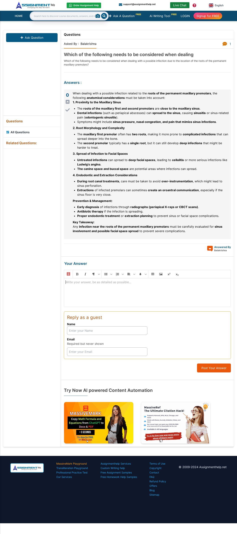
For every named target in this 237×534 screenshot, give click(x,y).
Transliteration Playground (72, 468)
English (219, 5)
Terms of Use (157, 463)
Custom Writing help (113, 468)
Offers (153, 485)
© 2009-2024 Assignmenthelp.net (203, 467)
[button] (68, 274)
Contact (154, 472)
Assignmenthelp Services (116, 463)
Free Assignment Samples (116, 472)
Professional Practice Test (72, 472)
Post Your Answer (213, 368)
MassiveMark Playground (71, 463)
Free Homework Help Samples (119, 476)
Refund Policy (157, 481)
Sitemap (154, 494)
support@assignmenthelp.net (139, 4)
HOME (19, 15)
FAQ (151, 476)
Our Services (64, 476)
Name (71, 324)
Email (71, 339)
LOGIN (185, 16)
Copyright (155, 468)
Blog (152, 490)
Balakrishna (88, 44)
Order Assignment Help (86, 5)
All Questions (20, 132)
